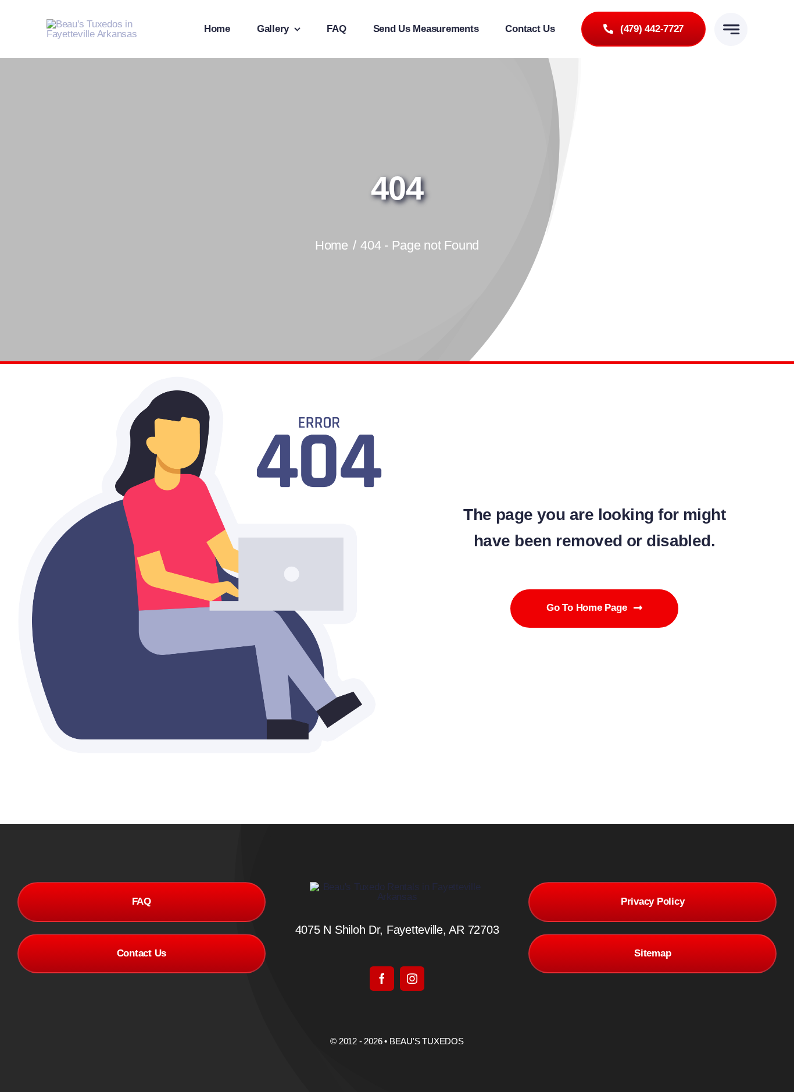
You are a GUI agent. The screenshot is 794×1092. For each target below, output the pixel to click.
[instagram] (412, 978)
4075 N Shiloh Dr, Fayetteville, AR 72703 (397, 929)
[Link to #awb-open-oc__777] (730, 29)
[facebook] (382, 978)
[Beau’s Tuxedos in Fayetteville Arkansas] (106, 24)
